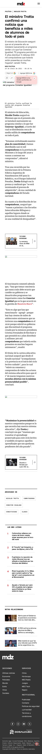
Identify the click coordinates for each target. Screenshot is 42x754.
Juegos (25, 683)
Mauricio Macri (24, 304)
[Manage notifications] (37, 744)
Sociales (5, 693)
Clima (24, 673)
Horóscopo (26, 676)
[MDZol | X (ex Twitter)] (29, 724)
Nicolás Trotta (12, 498)
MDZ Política (10, 66)
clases (24, 512)
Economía (6, 676)
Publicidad (26, 700)
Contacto (25, 703)
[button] (39, 3)
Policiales (6, 680)
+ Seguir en (9, 73)
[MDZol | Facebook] (12, 724)
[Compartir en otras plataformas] (12, 78)
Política (8, 11)
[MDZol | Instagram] (18, 724)
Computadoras (29, 498)
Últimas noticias (8, 673)
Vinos (4, 690)
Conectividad (11, 512)
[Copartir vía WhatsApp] (7, 78)
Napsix (24, 690)
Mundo (5, 683)
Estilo (4, 687)
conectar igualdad (13, 505)
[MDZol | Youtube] (24, 724)
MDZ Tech (26, 687)
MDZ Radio (26, 680)
